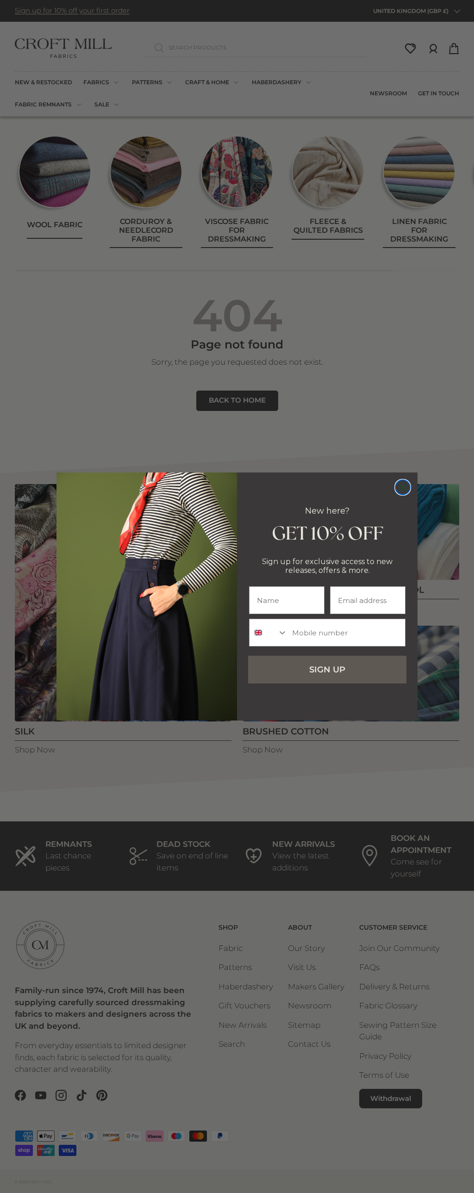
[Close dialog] (402, 487)
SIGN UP (327, 670)
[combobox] (268, 632)
